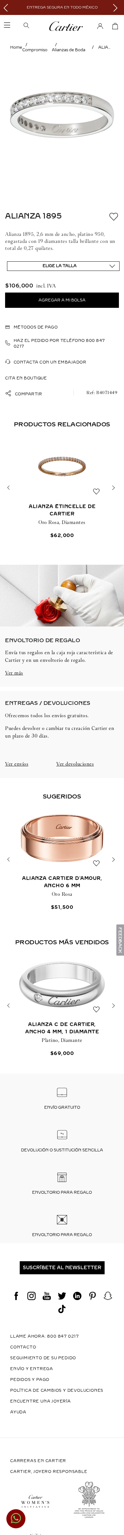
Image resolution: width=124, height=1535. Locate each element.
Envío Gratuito (62, 1107)
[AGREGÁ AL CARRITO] (62, 300)
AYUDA (18, 1412)
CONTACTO (23, 1347)
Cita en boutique (26, 378)
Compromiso (34, 50)
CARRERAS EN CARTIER (38, 1461)
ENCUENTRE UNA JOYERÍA (40, 1401)
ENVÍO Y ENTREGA (31, 1369)
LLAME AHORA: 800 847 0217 (44, 1336)
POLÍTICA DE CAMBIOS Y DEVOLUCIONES (56, 1390)
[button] (35, 26)
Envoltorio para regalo (62, 1192)
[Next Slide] (117, 7)
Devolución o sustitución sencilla (62, 1150)
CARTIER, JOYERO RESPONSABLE (48, 1471)
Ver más (14, 673)
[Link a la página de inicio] (16, 47)
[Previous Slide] (7, 7)
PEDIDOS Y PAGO (29, 1379)
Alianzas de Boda (68, 50)
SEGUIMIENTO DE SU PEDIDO (43, 1358)
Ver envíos (16, 764)
